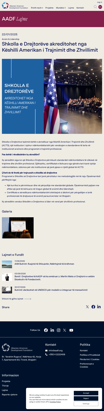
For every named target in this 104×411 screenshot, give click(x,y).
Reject (86, 398)
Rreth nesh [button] (36, 8)
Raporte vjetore (9, 395)
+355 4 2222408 (57, 354)
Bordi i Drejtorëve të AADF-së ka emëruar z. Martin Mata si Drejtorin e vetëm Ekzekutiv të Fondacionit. (55, 278)
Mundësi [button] (60, 8)
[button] (95, 7)
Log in (99, 2)
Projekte (49, 8)
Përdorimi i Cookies (89, 359)
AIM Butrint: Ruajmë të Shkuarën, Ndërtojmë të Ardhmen (44, 264)
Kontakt (80, 8)
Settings (86, 404)
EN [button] (100, 7)
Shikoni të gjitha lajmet (13, 299)
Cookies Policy (55, 402)
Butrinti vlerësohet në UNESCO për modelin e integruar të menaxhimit (51, 290)
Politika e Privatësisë (90, 355)
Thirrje (5, 386)
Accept (86, 393)
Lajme (71, 8)
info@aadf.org (56, 350)
